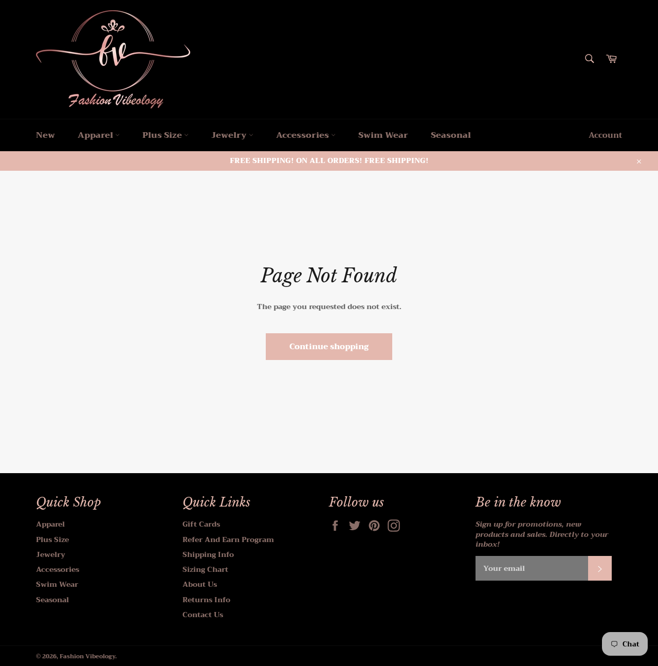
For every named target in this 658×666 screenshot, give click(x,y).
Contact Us (202, 614)
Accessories (303, 135)
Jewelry (230, 135)
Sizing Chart (205, 569)
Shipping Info (208, 554)
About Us (199, 584)
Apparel (96, 135)
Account (605, 135)
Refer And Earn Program (228, 539)
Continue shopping (329, 346)
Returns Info (206, 599)
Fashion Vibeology (87, 656)
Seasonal (451, 135)
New (45, 135)
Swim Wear (383, 135)
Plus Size (163, 135)
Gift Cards (201, 524)
